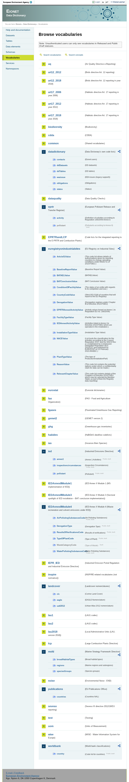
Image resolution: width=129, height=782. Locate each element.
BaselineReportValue (67, 269)
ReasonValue (63, 364)
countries (61, 697)
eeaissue (61, 177)
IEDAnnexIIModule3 (60, 495)
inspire (52, 574)
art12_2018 (54, 80)
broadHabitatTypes (66, 659)
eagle (59, 600)
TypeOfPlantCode (65, 538)
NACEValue (62, 338)
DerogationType (64, 526)
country (60, 754)
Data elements (13, 46)
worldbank (54, 746)
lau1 (50, 615)
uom (50, 726)
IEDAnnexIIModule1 (60, 483)
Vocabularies (13, 57)
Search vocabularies (52, 55)
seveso (52, 706)
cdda (51, 135)
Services (10, 63)
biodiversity (55, 127)
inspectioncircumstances (69, 465)
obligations (62, 183)
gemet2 (52, 418)
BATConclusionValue (67, 281)
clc (58, 594)
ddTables (61, 171)
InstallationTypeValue (67, 332)
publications (55, 689)
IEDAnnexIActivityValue (68, 323)
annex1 (60, 459)
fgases (52, 410)
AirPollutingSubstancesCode (70, 518)
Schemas (10, 52)
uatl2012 (61, 606)
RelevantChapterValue (67, 374)
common (53, 143)
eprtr (51, 206)
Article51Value (64, 256)
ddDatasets (62, 165)
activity (60, 218)
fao (50, 398)
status (60, 189)
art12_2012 (54, 72)
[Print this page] (103, 2)
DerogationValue (65, 302)
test (50, 718)
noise (51, 680)
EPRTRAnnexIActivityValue (70, 310)
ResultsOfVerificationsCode (70, 532)
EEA (18, 2)
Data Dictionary (29, 24)
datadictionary (56, 151)
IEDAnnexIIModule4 (60, 506)
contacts (61, 159)
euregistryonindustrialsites (64, 248)
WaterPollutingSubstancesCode (70, 551)
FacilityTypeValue (65, 317)
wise (50, 734)
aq (49, 64)
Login (97, 2)
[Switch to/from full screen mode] (107, 2)
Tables (9, 41)
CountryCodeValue (66, 295)
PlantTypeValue (64, 357)
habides (53, 435)
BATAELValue (63, 275)
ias (50, 443)
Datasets (10, 35)
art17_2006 (54, 92)
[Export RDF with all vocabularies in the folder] (119, 152)
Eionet (18, 24)
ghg (50, 426)
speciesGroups (64, 671)
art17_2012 (54, 103)
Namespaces (12, 68)
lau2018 (52, 631)
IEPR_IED (54, 563)
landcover (54, 586)
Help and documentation (18, 30)
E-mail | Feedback (15, 773)
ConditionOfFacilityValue (69, 287)
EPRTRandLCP (57, 237)
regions (60, 665)
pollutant (61, 473)
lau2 (50, 623)
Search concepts (76, 55)
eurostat (53, 390)
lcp (50, 643)
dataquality (54, 198)
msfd (51, 651)
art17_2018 (54, 115)
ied (50, 451)
